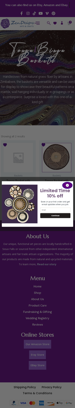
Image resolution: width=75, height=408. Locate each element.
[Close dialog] (67, 185)
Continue (55, 215)
